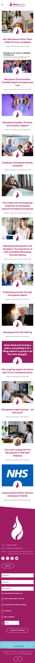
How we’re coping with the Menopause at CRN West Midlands (17, 452)
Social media (7, 611)
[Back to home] (17, 4)
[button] (2, 4)
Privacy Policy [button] (27, 654)
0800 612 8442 (12, 545)
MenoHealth (14, 46)
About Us (7, 566)
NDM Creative (19, 646)
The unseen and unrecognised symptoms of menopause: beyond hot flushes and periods (17, 206)
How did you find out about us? (12, 593)
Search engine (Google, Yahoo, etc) (14, 598)
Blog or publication (9, 617)
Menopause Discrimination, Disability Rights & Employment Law (17, 82)
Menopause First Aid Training (17, 332)
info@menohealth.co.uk (14, 548)
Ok (18, 659)
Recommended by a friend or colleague (15, 604)
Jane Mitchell (15, 460)
